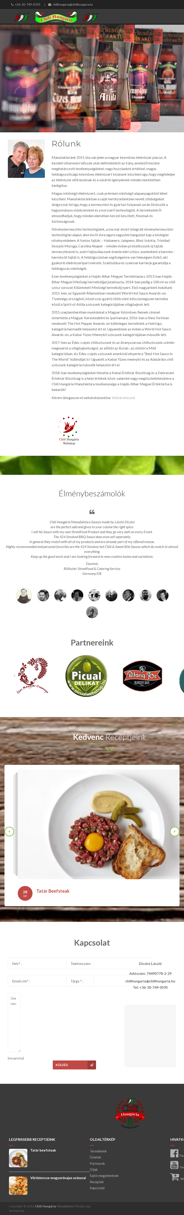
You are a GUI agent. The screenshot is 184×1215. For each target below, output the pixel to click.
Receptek (97, 1182)
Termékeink (98, 1151)
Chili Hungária (54, 1206)
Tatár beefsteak (53, 891)
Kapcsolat (97, 1188)
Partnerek (97, 1163)
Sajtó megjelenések (104, 1176)
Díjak (94, 1169)
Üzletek (95, 1157)
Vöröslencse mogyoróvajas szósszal (58, 1178)
